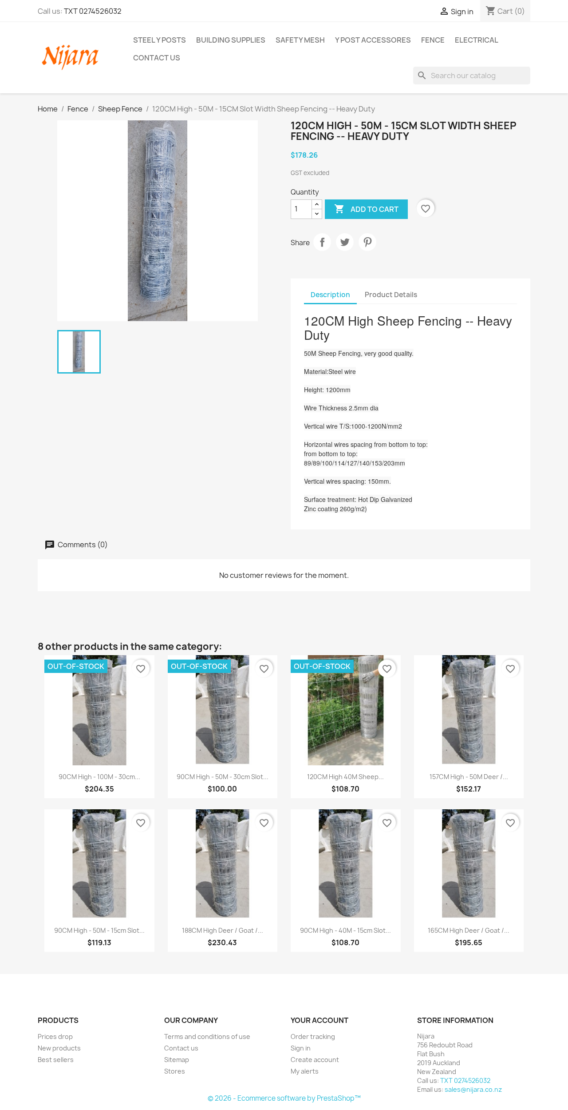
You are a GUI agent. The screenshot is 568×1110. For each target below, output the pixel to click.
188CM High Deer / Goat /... (222, 930)
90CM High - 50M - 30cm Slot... (222, 776)
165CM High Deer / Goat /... (468, 930)
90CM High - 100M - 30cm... (99, 776)
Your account (319, 1020)
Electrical (476, 40)
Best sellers (56, 1059)
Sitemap (176, 1059)
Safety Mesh (300, 40)
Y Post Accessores (373, 40)
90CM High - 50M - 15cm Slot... (99, 930)
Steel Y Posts (159, 40)
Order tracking (313, 1036)
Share (322, 242)
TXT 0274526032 (93, 11)
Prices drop (55, 1036)
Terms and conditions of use (207, 1036)
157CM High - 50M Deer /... (469, 776)
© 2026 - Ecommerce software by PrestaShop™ (284, 1098)
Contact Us (156, 58)
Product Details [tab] (391, 294)
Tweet (345, 242)
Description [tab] (330, 294)
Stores (174, 1071)
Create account (315, 1059)
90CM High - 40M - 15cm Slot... (345, 930)
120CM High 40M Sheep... (345, 776)
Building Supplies (230, 40)
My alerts (305, 1071)
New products (59, 1048)
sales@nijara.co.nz (473, 1089)
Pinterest (367, 242)
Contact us (181, 1048)
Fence (433, 40)
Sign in (301, 1048)
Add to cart (366, 208)
